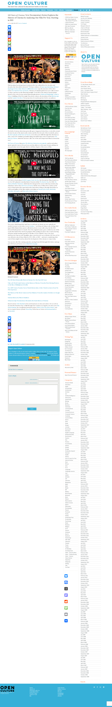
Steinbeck (67, 358)
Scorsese (83, 194)
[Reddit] (34, 39)
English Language (69, 432)
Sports (67, 534)
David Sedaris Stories (70, 193)
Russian (67, 147)
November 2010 (85, 581)
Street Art (67, 301)
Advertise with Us (35, 690)
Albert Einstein (84, 94)
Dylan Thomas (84, 115)
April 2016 (83, 457)
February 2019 (84, 392)
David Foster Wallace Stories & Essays (70, 168)
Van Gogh (67, 307)
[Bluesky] (34, 26)
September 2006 (85, 676)
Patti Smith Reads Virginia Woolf (89, 92)
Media (66, 488)
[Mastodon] (34, 36)
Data (66, 421)
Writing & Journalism (70, 97)
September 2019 (85, 379)
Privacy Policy (33, 693)
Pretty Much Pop (69, 517)
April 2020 (83, 366)
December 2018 (85, 396)
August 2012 (84, 541)
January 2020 (84, 371)
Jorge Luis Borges (85, 28)
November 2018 (85, 398)
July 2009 (83, 612)
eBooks (60, 696)
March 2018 (84, 413)
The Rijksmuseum (69, 268)
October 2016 (84, 446)
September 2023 (85, 287)
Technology (68, 537)
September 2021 (85, 333)
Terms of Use (33, 694)
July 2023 (83, 291)
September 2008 (85, 631)
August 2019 (84, 381)
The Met (67, 265)
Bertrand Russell (85, 45)
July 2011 (83, 566)
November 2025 (85, 238)
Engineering (68, 78)
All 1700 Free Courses (70, 99)
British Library (68, 283)
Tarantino (83, 192)
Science (67, 530)
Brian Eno (83, 137)
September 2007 (85, 654)
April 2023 (83, 297)
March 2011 (84, 573)
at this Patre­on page (31, 244)
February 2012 (84, 552)
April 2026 (83, 228)
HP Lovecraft (68, 176)
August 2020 (84, 358)
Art (66, 394)
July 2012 (83, 543)
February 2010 (84, 598)
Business (67, 67)
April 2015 (83, 480)
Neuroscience (68, 501)
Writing (67, 563)
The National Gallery (70, 276)
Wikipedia (67, 561)
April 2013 (83, 526)
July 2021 (83, 337)
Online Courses (69, 502)
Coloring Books (69, 309)
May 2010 (83, 593)
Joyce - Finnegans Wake (87, 90)
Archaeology (68, 388)
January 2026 (84, 234)
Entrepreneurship (69, 434)
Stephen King (68, 195)
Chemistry (67, 69)
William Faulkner (85, 103)
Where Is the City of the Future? (45, 307)
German (67, 143)
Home (31, 687)
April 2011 (83, 572)
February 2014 (84, 507)
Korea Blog (29, 309)
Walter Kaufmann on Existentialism (89, 35)
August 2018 (84, 404)
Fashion (67, 438)
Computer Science (69, 73)
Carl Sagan (83, 24)
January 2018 (84, 417)
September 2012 (85, 539)
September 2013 (85, 516)
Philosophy (67, 87)
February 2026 (84, 232)
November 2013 (85, 512)
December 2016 (85, 442)
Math (66, 86)
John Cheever (84, 119)
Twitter (67, 547)
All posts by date (69, 367)
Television (67, 541)
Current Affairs (69, 418)
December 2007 (85, 648)
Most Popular (68, 493)
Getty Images (68, 289)
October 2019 (84, 377)
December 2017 (85, 419)
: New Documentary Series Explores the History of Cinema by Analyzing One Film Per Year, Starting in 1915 (33, 17)
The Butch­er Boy (44, 182)
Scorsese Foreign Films (86, 211)
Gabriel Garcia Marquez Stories (71, 191)
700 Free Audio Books (70, 210)
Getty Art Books (69, 294)
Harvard (67, 453)
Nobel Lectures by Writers (87, 41)
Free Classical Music (70, 323)
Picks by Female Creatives (87, 160)
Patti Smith (83, 135)
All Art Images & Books (71, 263)
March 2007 (84, 665)
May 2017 (83, 432)
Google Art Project (69, 285)
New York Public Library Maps (71, 297)
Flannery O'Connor (85, 105)
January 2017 (84, 440)
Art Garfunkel (84, 154)
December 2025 (85, 236)
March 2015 (84, 482)
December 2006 (85, 671)
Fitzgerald (67, 341)
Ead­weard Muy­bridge (47, 94)
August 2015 (84, 472)
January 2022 (84, 326)
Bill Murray (83, 98)
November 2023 (85, 284)
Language (67, 469)
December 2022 (85, 305)
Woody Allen (84, 202)
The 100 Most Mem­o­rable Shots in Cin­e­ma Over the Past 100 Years (27, 280)
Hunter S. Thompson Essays (70, 185)
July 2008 (83, 634)
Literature (67, 84)
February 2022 (84, 324)
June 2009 (83, 613)
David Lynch (84, 198)
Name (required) (33, 379)
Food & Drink (68, 443)
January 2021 (84, 348)
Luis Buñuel (83, 206)
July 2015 (83, 474)
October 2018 (84, 400)
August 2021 (84, 335)
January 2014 (84, 509)
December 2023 (85, 282)
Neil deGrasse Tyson (86, 128)
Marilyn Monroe (84, 156)
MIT (66, 489)
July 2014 (83, 497)
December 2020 (85, 350)
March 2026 (84, 230)
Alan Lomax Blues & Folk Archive (71, 331)
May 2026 (83, 226)
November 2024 (85, 261)
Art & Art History (69, 62)
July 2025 (83, 245)
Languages (61, 693)
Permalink (22, 344)
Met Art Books (68, 292)
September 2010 (85, 585)
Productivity (68, 519)
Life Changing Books (70, 203)
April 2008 (83, 640)
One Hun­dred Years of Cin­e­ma (20, 90)
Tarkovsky (83, 196)
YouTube (67, 567)
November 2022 (85, 306)
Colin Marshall (13, 344)
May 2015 (83, 478)
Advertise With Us (86, 75)
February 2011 (84, 575)
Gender (67, 447)
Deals (66, 423)
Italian (66, 145)
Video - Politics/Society (71, 554)
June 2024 (83, 270)
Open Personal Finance (71, 375)
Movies (60, 692)
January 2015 (84, 486)
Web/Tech (67, 560)
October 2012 (84, 537)
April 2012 (83, 549)
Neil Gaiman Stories (70, 165)
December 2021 (85, 327)
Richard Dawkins (85, 31)
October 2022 (84, 308)
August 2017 (84, 427)
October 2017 (84, 423)
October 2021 (84, 331)
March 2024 (84, 276)
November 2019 (85, 375)
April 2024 (83, 274)
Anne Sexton (84, 117)
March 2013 (84, 528)
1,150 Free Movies (69, 22)
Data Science (68, 75)
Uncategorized (69, 550)
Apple (66, 386)
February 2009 (84, 621)
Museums (67, 495)
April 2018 (83, 411)
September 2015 (85, 470)
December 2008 (85, 625)
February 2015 (84, 484)
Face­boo (12, 311)
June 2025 (83, 247)
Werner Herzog (85, 200)
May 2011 (83, 570)
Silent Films (68, 110)
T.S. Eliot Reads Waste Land (88, 84)
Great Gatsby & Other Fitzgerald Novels (70, 173)
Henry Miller (83, 139)
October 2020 (84, 354)
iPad (66, 462)
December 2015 (85, 465)
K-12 (66, 467)
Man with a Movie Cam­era (30, 191)
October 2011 (84, 560)
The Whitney (68, 278)
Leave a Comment (22, 23)
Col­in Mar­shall (20, 303)
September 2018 (85, 402)
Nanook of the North (43, 189)
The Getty (67, 266)
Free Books (68, 239)
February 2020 (84, 369)
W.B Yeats (83, 111)
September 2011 (85, 562)
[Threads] (34, 33)
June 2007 (83, 659)
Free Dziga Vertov (69, 125)
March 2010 (84, 596)
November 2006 (85, 673)
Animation (67, 384)
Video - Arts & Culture (70, 552)
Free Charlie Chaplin (70, 119)
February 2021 (84, 347)
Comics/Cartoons (69, 412)
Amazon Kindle (69, 382)
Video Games (68, 558)
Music (66, 497)
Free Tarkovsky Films (70, 123)
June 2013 (83, 522)
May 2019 (83, 387)
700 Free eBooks (69, 158)
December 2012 (85, 533)
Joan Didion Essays (70, 188)
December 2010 (85, 579)
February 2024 (84, 278)
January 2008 (84, 646)
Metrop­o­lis (17, 191)
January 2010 (84, 600)
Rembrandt (68, 305)
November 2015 (85, 467)
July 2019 (83, 383)
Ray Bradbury (68, 345)
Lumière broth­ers (18, 98)
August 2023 (84, 289)
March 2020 (84, 367)
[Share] (34, 49)
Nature (67, 499)
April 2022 (83, 320)
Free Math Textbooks (70, 232)
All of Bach (67, 318)
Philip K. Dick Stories (70, 163)
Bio (30, 696)
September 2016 (85, 448)
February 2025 (84, 255)
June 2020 (83, 362)
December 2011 (85, 556)
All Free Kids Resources (70, 255)
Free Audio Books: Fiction (71, 212)
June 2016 (83, 453)
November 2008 (85, 627)
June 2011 (83, 568)
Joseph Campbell (85, 22)
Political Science (69, 91)
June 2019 (83, 385)
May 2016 (83, 455)
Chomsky (67, 197)
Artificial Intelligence (70, 395)
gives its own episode (34, 143)
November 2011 (85, 558)
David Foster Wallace (86, 120)
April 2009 (83, 617)
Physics (67, 89)
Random (67, 525)
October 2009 (84, 606)
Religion (67, 95)
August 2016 (84, 449)
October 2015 (84, 469)
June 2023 (83, 293)
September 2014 (85, 493)
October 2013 (84, 514)
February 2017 (84, 438)
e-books (67, 427)
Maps (66, 484)
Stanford (67, 536)
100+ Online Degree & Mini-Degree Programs (71, 20)
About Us (32, 689)
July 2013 (83, 520)
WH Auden (83, 168)
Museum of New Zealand (71, 299)
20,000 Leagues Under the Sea (30, 180)
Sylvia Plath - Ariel (85, 86)
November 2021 (85, 329)
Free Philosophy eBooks (71, 160)
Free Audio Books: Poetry (71, 214)
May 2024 (83, 272)
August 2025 (84, 244)
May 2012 (83, 547)
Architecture (68, 390)
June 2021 (83, 339)
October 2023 (84, 285)
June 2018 (83, 408)
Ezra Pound (84, 113)
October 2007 (84, 652)
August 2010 (84, 587)
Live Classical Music (70, 325)
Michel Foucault (84, 16)
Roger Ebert (84, 208)
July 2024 (83, 268)
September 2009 (85, 608)
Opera (66, 504)
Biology (67, 65)
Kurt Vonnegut (68, 348)
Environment (68, 80)
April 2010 (83, 594)
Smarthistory (68, 303)
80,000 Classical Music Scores (70, 321)
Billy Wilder (67, 360)
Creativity (67, 416)
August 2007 (84, 655)
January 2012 (84, 554)
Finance (67, 441)
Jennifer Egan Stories (70, 181)
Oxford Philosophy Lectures (88, 47)
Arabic (66, 136)
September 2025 (85, 242)
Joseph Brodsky (85, 143)
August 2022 (84, 312)
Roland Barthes (85, 39)
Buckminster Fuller (85, 33)
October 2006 (84, 674)
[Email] (34, 46)
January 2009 (84, 623)
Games (67, 445)
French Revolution (69, 287)
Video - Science (69, 556)
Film (66, 440)
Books (66, 403)
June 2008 (83, 636)
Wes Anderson (84, 204)
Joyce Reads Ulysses (86, 88)
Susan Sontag (84, 210)
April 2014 (83, 503)
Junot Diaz (83, 181)
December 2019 (85, 373)
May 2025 (83, 249)
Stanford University (70, 281)
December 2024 (85, 259)
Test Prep (67, 253)
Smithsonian (68, 270)
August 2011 (84, 564)
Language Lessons (70, 471)
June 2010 (83, 591)
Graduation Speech (70, 451)
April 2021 (83, 343)
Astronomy (67, 63)
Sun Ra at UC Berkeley (86, 18)
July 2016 (83, 451)
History (66, 82)
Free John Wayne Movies (71, 121)
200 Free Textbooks (70, 30)
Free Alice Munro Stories (71, 179)
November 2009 (85, 604)
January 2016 (84, 463)
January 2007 (84, 669)
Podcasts (67, 512)
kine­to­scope (55, 96)
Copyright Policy (34, 692)
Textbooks (60, 694)
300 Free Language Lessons (70, 32)
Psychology (68, 93)
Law (66, 473)
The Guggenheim (69, 272)
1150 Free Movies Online (71, 106)
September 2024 (85, 265)
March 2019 (84, 390)
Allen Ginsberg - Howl (86, 109)
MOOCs (67, 491)
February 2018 (84, 415)
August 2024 (84, 266)
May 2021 (83, 341)
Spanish (67, 148)
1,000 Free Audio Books (71, 24)
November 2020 (85, 352)
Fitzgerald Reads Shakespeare (88, 101)
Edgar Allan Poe (69, 177)
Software (67, 532)
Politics (67, 515)
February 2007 (84, 667)
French (66, 141)
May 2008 (83, 638)
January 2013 (84, 531)
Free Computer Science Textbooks (71, 229)
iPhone (67, 464)
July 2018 (83, 406)
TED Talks (67, 539)
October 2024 (84, 263)
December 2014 (85, 488)
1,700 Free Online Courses (71, 17)
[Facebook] (34, 30)
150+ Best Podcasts (70, 26)
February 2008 (84, 644)
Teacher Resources (69, 251)
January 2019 (84, 394)
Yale (66, 565)
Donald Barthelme (85, 147)
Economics (67, 76)
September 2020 (85, 356)
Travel (66, 545)
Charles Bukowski (85, 96)
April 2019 (83, 388)
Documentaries (69, 112)
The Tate (67, 274)
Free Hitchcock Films (70, 117)
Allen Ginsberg (84, 133)
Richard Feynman (85, 20)
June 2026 (83, 224)
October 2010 (84, 583)
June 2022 (83, 316)
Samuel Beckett (85, 153)
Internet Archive (69, 460)
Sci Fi (66, 528)
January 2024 (84, 280)
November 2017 (85, 421)
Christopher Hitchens (86, 141)
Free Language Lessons (71, 246)
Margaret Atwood (69, 354)
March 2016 (84, 459)
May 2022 (83, 318)
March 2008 (84, 642)
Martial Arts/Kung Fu (70, 114)
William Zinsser (69, 347)
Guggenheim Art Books (71, 291)
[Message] (34, 42)
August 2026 (84, 221)
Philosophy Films (85, 213)
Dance (66, 419)
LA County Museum (70, 279)
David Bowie (84, 151)
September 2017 (85, 425)
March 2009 (84, 619)
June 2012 (83, 545)
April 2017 (83, 434)
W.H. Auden (84, 145)
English (66, 139)
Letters (67, 475)
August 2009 (84, 610)
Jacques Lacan (84, 37)
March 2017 (84, 436)
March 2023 (84, 299)
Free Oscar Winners (70, 126)
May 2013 (83, 524)
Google (67, 449)
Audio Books (68, 399)
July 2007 (83, 657)
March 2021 (84, 345)
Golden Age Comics (70, 199)
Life (66, 478)
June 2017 (83, 430)
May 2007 (83, 661)
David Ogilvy (68, 356)
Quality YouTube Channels (69, 249)
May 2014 (83, 501)
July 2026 (83, 223)
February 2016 (84, 461)
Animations (68, 115)
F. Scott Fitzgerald (85, 132)
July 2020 (83, 360)
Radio (66, 523)
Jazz (66, 466)
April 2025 (83, 251)
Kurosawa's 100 (85, 190)
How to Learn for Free (70, 458)
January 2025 (84, 257)
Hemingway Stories (70, 170)
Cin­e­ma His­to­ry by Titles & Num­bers (18, 297)
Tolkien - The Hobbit (86, 107)
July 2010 (83, 589)
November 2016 (85, 444)
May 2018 (83, 409)
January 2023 (84, 303)
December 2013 (85, 511)
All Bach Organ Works (70, 316)
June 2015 (83, 476)
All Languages (68, 150)
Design (67, 425)
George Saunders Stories (71, 183)
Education (67, 430)
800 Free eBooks (69, 28)
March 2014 (84, 505)
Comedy (67, 410)
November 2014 (85, 490)
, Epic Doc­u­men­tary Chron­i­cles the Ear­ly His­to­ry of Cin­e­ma (28, 300)
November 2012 (85, 535)
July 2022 (83, 314)
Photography (68, 508)
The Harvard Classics (70, 162)
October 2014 (84, 491)
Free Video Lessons (70, 241)
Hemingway (68, 339)
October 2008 (84, 629)
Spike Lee (83, 177)
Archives (67, 392)
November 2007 (85, 650)
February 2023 (84, 301)
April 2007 (83, 663)
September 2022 (85, 310)
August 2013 (84, 518)
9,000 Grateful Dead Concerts (70, 327)
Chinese (67, 137)
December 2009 (85, 602)
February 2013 (84, 530)
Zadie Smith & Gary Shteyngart (89, 176)
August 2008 (84, 633)
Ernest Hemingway (85, 130)
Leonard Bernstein (85, 29)
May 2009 (83, 615)
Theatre (67, 543)
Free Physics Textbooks (71, 227)
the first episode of (19, 134)
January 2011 (84, 577)
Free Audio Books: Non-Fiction (71, 216)
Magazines (68, 482)
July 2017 (83, 429)
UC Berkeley (68, 548)
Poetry (66, 513)
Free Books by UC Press (71, 201)
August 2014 (84, 495)
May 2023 (83, 295)
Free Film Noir (68, 108)
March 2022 (84, 322)
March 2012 (84, 551)
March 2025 (84, 253)
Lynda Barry (84, 179)
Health (66, 454)
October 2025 (84, 240)
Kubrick (82, 189)
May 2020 (83, 364)
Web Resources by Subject (69, 244)
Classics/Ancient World (70, 71)
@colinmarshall (50, 309)
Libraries (67, 477)
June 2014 (83, 499)
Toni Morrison (68, 350)
